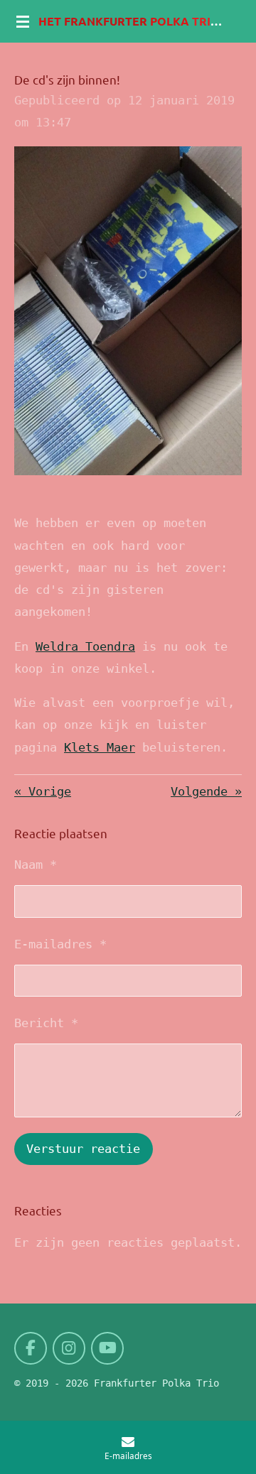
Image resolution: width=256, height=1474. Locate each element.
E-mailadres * (60, 944)
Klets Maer (99, 747)
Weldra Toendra (85, 646)
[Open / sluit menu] (22, 21)
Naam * (35, 864)
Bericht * (46, 1023)
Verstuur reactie (83, 1149)
